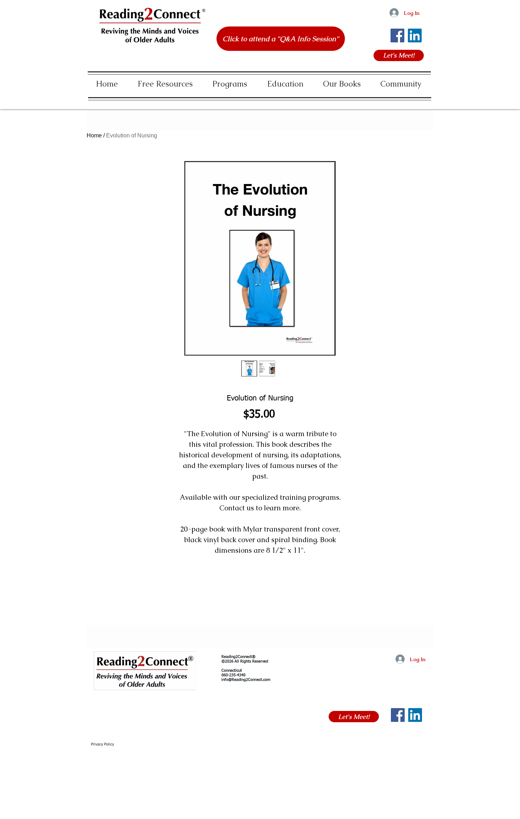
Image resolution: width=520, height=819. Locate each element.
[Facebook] (397, 35)
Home (94, 135)
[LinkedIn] (415, 35)
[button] (165, 80)
